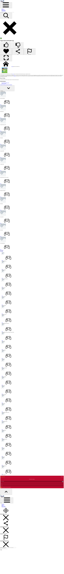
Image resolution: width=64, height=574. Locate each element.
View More (1, 251)
